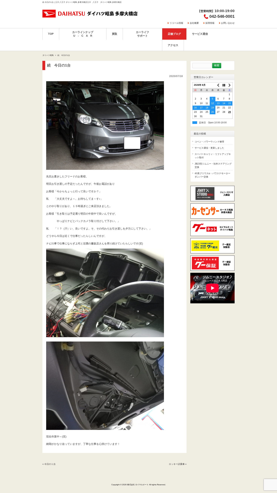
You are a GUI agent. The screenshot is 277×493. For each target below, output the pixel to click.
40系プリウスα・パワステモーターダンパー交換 (212, 175)
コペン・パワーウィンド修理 (209, 141)
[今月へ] (224, 85)
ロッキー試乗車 (177, 464)
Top (268, 474)
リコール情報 (176, 23)
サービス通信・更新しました (209, 148)
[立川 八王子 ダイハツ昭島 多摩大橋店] (90, 16)
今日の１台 (50, 464)
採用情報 (209, 23)
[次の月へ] (229, 85)
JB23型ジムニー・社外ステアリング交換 (213, 165)
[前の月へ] (218, 85)
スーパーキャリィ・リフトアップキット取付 (213, 156)
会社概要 (194, 23)
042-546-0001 (222, 16)
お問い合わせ (228, 23)
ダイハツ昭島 (48, 55)
